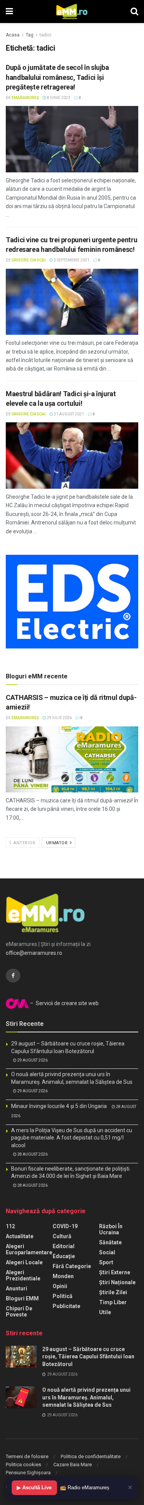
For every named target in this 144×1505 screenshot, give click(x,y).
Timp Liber (113, 1302)
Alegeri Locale (24, 1262)
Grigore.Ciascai (29, 260)
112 (10, 1226)
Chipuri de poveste (19, 1311)
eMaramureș (25, 98)
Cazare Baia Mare (72, 1464)
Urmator (57, 842)
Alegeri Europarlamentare (29, 1249)
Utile (105, 1312)
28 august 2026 (32, 1154)
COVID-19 (65, 1226)
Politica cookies (23, 1464)
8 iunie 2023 (58, 98)
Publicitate (66, 1306)
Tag (29, 35)
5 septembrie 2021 (71, 260)
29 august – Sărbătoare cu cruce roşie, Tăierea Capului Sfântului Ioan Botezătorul (88, 1356)
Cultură (62, 1236)
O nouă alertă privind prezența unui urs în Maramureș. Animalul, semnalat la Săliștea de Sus (86, 1397)
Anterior (24, 842)
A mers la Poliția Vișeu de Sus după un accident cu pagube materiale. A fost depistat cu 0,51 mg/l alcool (71, 1137)
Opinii (60, 1286)
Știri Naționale (117, 1282)
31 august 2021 (68, 414)
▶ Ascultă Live (34, 1487)
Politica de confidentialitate (91, 1456)
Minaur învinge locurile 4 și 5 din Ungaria (59, 1106)
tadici (45, 35)
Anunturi (16, 1288)
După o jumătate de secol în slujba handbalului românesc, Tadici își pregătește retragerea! (57, 77)
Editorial (63, 1246)
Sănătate (110, 1242)
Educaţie (64, 1256)
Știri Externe (114, 1272)
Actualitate (19, 1236)
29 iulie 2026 (59, 718)
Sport (106, 1262)
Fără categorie (72, 1266)
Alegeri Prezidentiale (23, 1275)
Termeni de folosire (27, 1456)
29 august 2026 (32, 1060)
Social (107, 1252)
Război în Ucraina (110, 1229)
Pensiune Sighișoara (28, 1472)
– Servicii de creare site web (64, 1003)
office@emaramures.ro (34, 953)
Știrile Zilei (113, 1292)
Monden (63, 1276)
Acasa (13, 35)
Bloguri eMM (22, 1298)
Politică (63, 1296)
